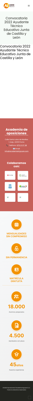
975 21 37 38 (22, 145)
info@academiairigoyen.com (17, 151)
